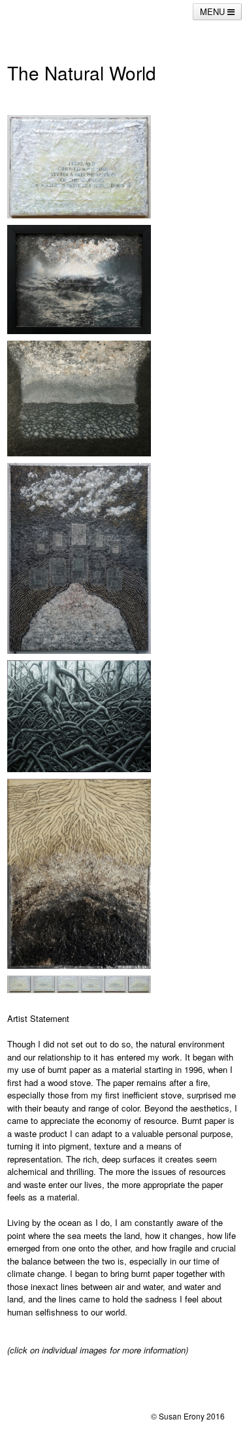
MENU (213, 11)
